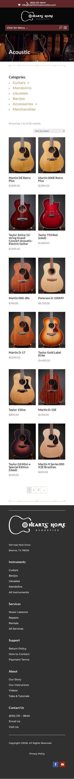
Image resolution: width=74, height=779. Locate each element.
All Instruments (19, 592)
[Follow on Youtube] (62, 764)
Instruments (17, 562)
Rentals (14, 623)
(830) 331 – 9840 (19, 715)
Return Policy (17, 648)
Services (15, 604)
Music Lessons (18, 612)
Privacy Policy (37, 753)
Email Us (14, 721)
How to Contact (19, 654)
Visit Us (14, 727)
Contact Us (16, 708)
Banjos (13, 575)
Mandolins (15, 586)
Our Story (15, 679)
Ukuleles (14, 581)
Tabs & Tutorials (19, 696)
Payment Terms (19, 659)
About (13, 671)
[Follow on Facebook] (55, 764)
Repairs (14, 617)
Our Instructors (19, 685)
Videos (13, 690)
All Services (16, 628)
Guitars (13, 570)
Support (14, 640)
